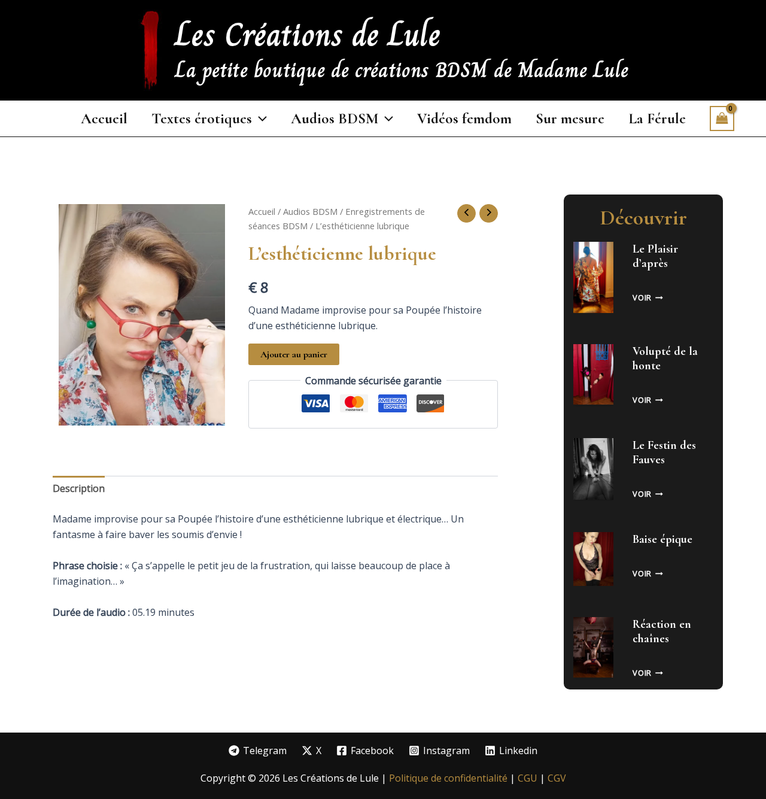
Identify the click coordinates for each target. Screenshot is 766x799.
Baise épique (662, 539)
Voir (648, 297)
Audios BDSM (310, 211)
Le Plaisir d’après (655, 256)
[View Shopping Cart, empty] (722, 118)
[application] (259, 118)
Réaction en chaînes (662, 631)
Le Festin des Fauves (664, 452)
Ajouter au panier (293, 354)
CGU (529, 778)
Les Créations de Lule (307, 34)
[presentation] (593, 278)
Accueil (261, 211)
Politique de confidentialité (448, 778)
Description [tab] (79, 488)
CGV (557, 778)
